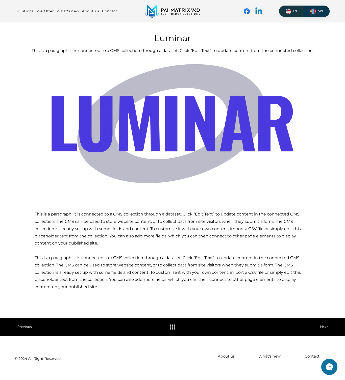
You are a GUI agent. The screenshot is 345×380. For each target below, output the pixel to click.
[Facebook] (247, 11)
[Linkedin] (259, 11)
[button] (25, 11)
